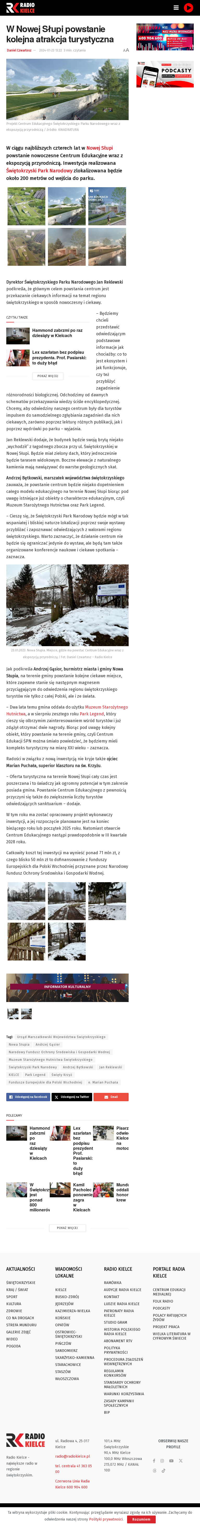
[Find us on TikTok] (163, 1471)
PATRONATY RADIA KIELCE (119, 1313)
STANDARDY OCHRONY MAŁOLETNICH (122, 1384)
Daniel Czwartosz (19, 50)
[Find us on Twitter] (181, 1461)
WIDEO (12, 1339)
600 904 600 (77, 1487)
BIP (107, 1412)
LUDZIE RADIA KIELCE (122, 1304)
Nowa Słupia (19, 1044)
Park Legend (92, 713)
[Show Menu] (176, 8)
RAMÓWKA (112, 1283)
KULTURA (13, 1304)
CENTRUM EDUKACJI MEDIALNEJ (169, 1292)
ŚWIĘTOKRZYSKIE (20, 1283)
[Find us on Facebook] (154, 1461)
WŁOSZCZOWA (67, 1379)
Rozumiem (141, 1519)
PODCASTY (161, 1308)
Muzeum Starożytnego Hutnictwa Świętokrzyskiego (51, 1060)
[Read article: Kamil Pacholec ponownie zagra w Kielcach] (60, 1189)
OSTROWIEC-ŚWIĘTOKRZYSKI (68, 1334)
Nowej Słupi (99, 148)
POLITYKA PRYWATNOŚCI (116, 1350)
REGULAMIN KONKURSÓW (115, 1373)
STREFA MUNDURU (21, 1325)
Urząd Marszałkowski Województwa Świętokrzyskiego (61, 1037)
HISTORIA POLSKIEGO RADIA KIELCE (122, 1331)
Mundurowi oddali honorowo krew (127, 1192)
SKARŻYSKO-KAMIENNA (74, 1358)
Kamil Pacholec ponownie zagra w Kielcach (83, 1197)
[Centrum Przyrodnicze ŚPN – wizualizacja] (26, 247)
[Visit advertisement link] (165, 36)
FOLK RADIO (163, 1301)
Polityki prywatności (106, 1519)
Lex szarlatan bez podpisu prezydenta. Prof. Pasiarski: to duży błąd (59, 357)
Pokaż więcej (48, 376)
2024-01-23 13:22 (50, 50)
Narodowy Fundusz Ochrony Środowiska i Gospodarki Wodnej (59, 1052)
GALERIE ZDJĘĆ (18, 1332)
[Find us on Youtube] (171, 1461)
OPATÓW (62, 1325)
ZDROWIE (14, 1311)
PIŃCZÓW (63, 1343)
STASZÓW (63, 1372)
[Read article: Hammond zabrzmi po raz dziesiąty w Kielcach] (18, 336)
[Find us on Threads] (155, 1471)
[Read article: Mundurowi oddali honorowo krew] (103, 1189)
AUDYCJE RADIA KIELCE (122, 1290)
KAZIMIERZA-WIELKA (72, 1311)
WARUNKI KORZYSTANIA (124, 1394)
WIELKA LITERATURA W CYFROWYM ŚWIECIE (172, 1336)
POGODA (13, 1346)
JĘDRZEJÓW (64, 1304)
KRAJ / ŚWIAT (17, 1290)
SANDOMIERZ (66, 1350)
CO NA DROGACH (20, 1318)
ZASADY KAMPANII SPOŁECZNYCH (119, 1403)
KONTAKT (111, 1297)
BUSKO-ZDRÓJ (67, 1297)
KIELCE (14, 1075)
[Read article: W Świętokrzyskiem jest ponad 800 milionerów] (16, 1189)
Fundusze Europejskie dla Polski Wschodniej (45, 1082)
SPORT (11, 1297)
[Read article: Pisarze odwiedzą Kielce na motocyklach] (103, 1133)
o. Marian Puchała (103, 1082)
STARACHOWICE (68, 1365)
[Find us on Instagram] (162, 1461)
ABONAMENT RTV (118, 1341)
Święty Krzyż (62, 1075)
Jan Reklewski (110, 1067)
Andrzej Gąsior (48, 1044)
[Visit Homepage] (22, 8)
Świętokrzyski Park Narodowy (39, 171)
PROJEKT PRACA (166, 1327)
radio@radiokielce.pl (72, 1456)
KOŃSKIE (63, 1318)
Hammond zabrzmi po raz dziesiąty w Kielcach (57, 333)
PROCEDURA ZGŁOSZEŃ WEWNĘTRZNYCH (123, 1361)
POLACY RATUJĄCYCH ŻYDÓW (169, 1317)
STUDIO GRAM (115, 1322)
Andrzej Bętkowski (78, 1067)
